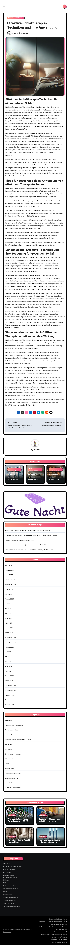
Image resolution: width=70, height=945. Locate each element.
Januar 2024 (9, 681)
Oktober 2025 (9, 589)
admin (16, 33)
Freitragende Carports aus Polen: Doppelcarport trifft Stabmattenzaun (27, 531)
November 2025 (10, 585)
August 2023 (9, 705)
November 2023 (10, 690)
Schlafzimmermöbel (11, 778)
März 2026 (8, 565)
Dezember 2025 (10, 580)
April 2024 (8, 666)
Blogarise (27, 929)
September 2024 (10, 642)
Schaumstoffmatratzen (12, 759)
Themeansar (7, 932)
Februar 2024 (9, 676)
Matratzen (8, 744)
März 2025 (8, 623)
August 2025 (9, 599)
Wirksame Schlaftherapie (16, 18)
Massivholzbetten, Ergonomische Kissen (18, 740)
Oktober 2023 (9, 695)
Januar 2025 (9, 633)
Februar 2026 (9, 570)
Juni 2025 (8, 609)
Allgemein (8, 720)
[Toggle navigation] (4, 6)
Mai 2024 (8, 662)
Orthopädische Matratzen (13, 754)
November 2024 (10, 637)
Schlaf (7, 764)
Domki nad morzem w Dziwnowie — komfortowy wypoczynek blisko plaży (29, 550)
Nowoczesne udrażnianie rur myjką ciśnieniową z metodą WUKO (26, 545)
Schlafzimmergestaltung (13, 773)
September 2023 (10, 700)
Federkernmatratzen (11, 730)
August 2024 (9, 647)
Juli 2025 (8, 604)
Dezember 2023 (10, 686)
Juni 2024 (8, 657)
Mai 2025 (8, 613)
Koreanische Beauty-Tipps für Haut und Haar (19, 540)
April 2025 (8, 618)
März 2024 (8, 671)
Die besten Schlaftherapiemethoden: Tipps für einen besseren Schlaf (20, 425)
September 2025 (10, 594)
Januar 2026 (9, 575)
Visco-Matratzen (10, 783)
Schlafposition (9, 768)
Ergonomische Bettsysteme (14, 725)
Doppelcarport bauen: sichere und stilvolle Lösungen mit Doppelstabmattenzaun (31, 535)
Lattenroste (9, 735)
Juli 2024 (8, 652)
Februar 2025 (9, 628)
